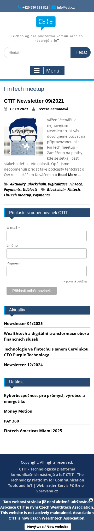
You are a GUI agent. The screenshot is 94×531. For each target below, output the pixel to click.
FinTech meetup (17, 194)
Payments (12, 189)
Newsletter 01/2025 (23, 323)
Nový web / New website (47, 526)
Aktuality (18, 184)
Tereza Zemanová (53, 108)
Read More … (69, 174)
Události (30, 189)
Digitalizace (58, 184)
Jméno (12, 245)
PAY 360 (11, 421)
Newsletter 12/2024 (23, 364)
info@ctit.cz (66, 7)
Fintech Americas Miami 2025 (33, 430)
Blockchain (36, 184)
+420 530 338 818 (35, 7)
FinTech (75, 184)
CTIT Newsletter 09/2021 (34, 101)
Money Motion (18, 411)
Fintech (73, 189)
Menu (52, 71)
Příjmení (13, 263)
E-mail (13, 227)
